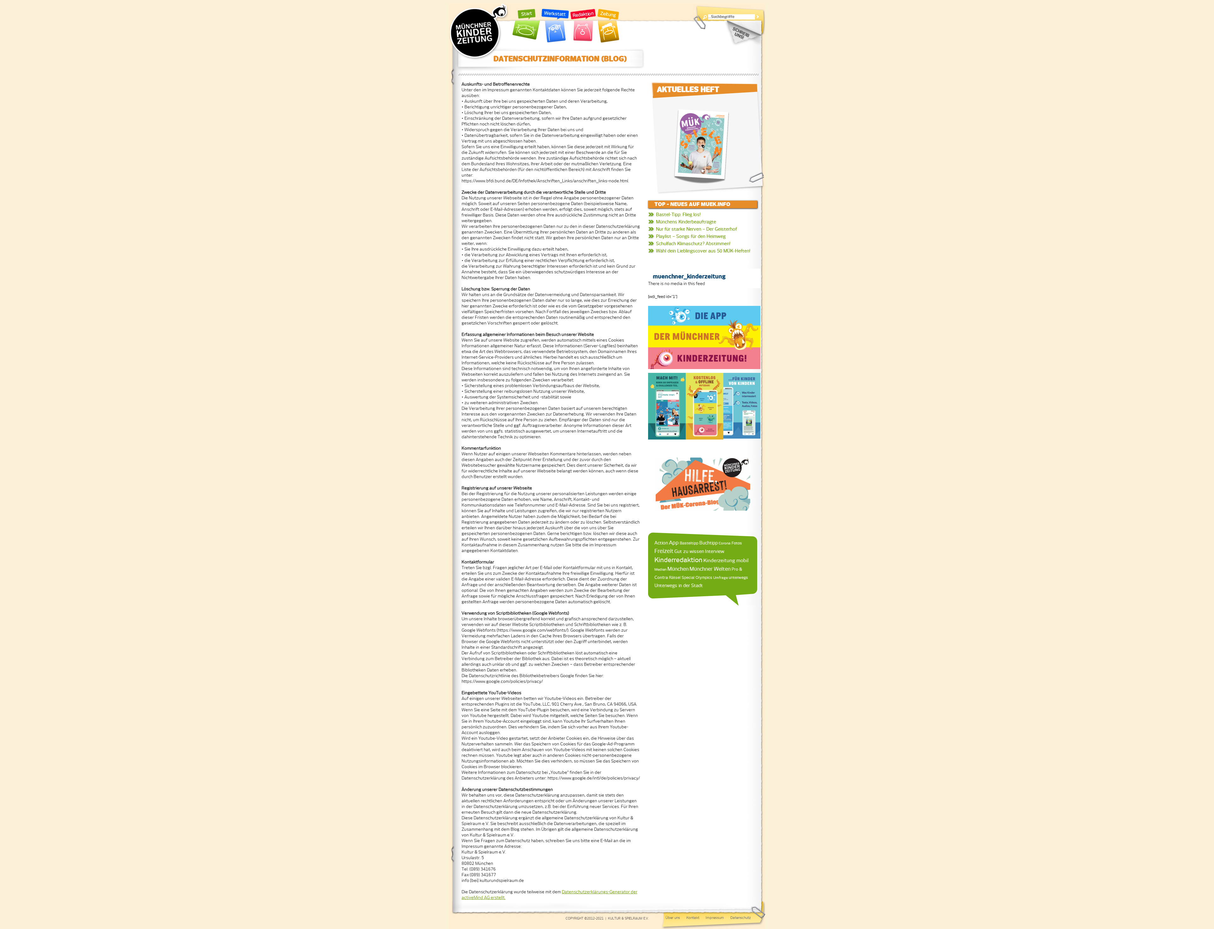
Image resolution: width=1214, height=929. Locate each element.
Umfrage (720, 578)
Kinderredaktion (678, 559)
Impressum (715, 918)
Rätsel (675, 577)
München (678, 569)
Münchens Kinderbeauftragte (686, 221)
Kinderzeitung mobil (726, 560)
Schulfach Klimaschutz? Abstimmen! (693, 243)
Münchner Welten (710, 569)
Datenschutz (740, 918)
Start (526, 26)
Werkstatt (555, 26)
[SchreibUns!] (742, 33)
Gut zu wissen (689, 551)
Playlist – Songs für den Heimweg (691, 236)
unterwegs (738, 577)
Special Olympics (697, 577)
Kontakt (692, 918)
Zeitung (608, 26)
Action (661, 542)
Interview (714, 551)
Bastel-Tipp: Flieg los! (678, 214)
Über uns (672, 918)
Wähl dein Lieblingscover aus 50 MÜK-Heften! (703, 250)
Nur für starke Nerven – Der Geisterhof (696, 229)
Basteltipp (689, 543)
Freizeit (663, 551)
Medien (660, 569)
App (674, 542)
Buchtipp (708, 542)
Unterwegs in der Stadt (678, 585)
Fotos (737, 543)
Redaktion (583, 26)
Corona (725, 543)
